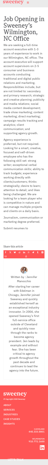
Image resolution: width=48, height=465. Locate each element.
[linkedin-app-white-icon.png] (42, 446)
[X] (10, 252)
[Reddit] (19, 252)
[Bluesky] (15, 252)
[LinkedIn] (24, 252)
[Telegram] (33, 252)
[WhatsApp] (29, 252)
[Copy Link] (26, 256)
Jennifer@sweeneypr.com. (20, 232)
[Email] (5, 256)
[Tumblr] (38, 252)
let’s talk (16, 460)
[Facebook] (5, 252)
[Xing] (42, 252)
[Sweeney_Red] (15, 394)
